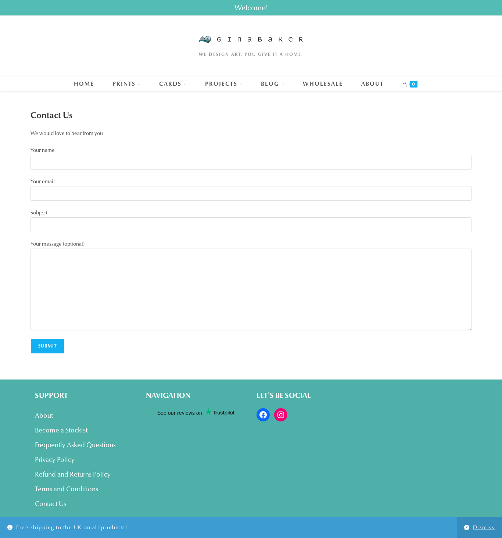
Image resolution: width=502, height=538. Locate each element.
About (44, 415)
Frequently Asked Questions (75, 445)
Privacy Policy (55, 460)
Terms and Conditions (66, 489)
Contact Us (50, 504)
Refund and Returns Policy (73, 474)
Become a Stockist (61, 430)
